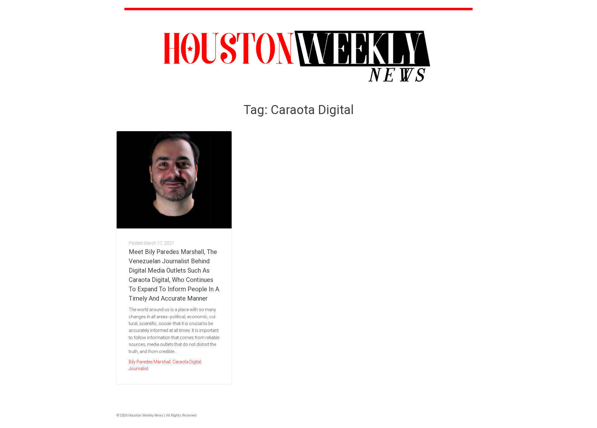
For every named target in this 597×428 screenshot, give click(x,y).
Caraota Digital (187, 361)
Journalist (138, 368)
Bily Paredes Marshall (150, 361)
